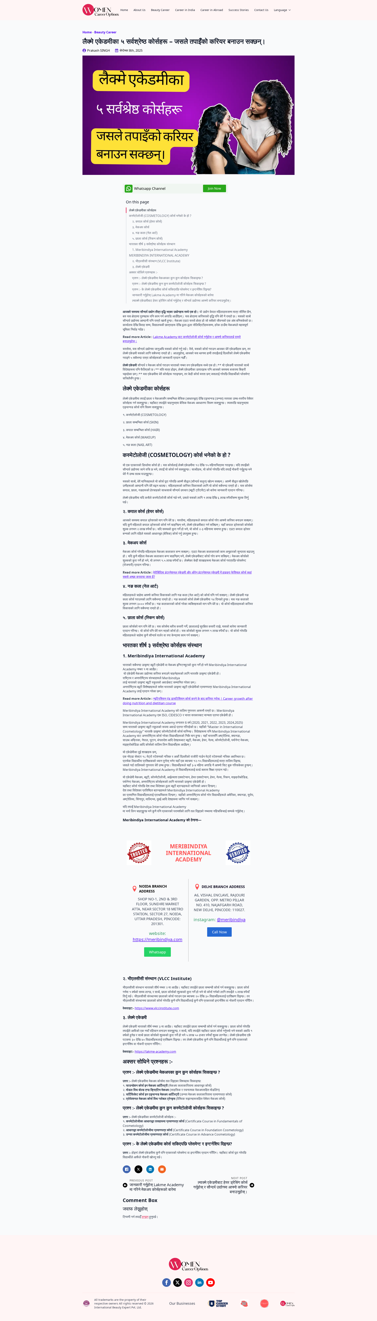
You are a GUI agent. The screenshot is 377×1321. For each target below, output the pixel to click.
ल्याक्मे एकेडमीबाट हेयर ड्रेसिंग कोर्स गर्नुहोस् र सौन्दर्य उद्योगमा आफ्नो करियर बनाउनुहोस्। (182, 300)
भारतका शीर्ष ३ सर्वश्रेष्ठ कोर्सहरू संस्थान (152, 244)
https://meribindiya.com (157, 939)
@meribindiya (231, 919)
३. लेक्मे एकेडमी (141, 267)
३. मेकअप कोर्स (140, 227)
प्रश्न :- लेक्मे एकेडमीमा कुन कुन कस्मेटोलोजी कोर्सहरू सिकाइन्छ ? (169, 284)
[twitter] (177, 1282)
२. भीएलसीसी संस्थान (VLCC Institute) (156, 261)
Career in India (185, 10)
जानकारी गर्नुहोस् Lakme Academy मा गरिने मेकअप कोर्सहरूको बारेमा (173, 295)
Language (280, 10)
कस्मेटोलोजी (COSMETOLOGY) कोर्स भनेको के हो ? (160, 216)
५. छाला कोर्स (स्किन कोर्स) (147, 238)
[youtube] (210, 1282)
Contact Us (261, 10)
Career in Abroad (211, 10)
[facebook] (166, 1282)
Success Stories (239, 10)
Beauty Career (160, 10)
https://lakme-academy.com (155, 1051)
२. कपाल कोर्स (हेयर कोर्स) (147, 221)
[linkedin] (199, 1282)
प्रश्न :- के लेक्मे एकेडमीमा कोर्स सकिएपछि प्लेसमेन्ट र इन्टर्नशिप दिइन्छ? (171, 289)
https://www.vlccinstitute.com (157, 1008)
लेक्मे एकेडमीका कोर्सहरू (142, 210)
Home (124, 10)
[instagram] (188, 1282)
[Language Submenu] (291, 10)
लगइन (145, 1217)
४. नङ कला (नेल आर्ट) (144, 233)
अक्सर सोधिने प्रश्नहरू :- (143, 272)
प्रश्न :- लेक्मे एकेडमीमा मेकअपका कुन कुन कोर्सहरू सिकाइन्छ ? (167, 278)
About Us (139, 10)
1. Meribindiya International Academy (160, 250)
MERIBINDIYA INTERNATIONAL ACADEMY (159, 255)
